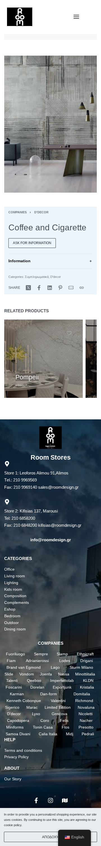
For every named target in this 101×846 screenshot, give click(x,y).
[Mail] (71, 287)
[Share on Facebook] (39, 287)
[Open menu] (76, 17)
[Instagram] (50, 800)
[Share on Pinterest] (60, 287)
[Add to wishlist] (69, 333)
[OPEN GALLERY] (50, 124)
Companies (17, 212)
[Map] (65, 800)
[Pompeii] (43, 359)
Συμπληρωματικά (37, 276)
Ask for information (32, 243)
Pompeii (27, 377)
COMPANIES (50, 643)
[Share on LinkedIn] (49, 287)
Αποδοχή (50, 837)
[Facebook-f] (36, 800)
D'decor (41, 212)
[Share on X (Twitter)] (28, 287)
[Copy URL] (81, 287)
